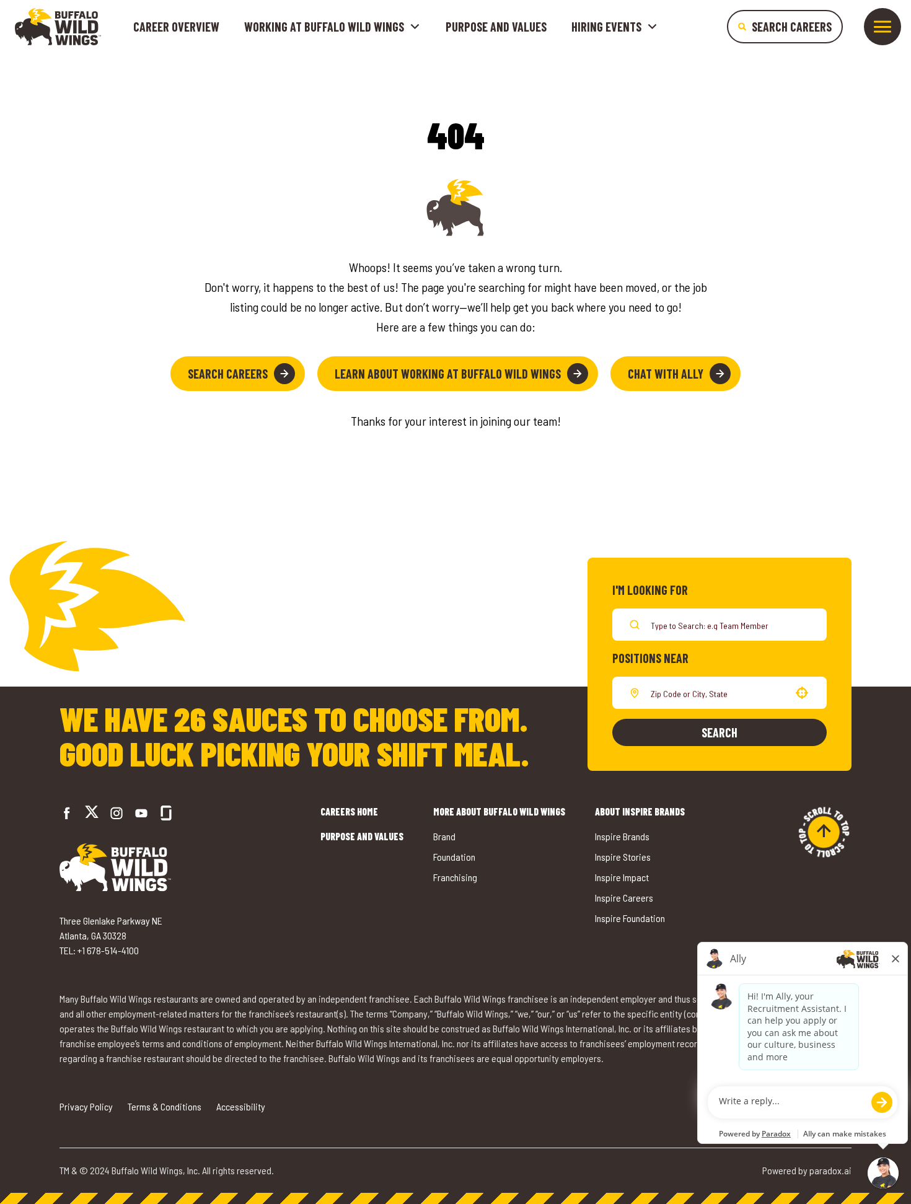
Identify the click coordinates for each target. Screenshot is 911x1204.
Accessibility (240, 1106)
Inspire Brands (622, 836)
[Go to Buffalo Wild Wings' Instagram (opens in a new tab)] (116, 813)
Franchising (455, 877)
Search (719, 732)
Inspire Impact (622, 877)
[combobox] (717, 692)
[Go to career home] (58, 26)
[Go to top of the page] (824, 832)
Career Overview (176, 26)
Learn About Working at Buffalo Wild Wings (448, 373)
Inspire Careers (624, 897)
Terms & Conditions (164, 1106)
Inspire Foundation (630, 918)
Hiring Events (606, 26)
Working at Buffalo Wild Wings (324, 26)
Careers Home (349, 811)
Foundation (454, 857)
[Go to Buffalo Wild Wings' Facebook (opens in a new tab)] (66, 813)
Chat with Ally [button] (665, 373)
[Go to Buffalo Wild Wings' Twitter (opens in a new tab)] (91, 813)
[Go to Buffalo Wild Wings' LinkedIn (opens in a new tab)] (141, 813)
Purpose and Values (496, 26)
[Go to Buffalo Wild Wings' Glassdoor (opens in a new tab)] (166, 813)
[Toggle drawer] (882, 26)
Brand (444, 836)
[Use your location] (802, 693)
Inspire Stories (623, 857)
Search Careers (228, 373)
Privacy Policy (86, 1106)
